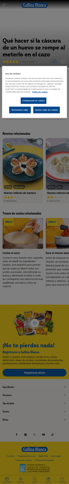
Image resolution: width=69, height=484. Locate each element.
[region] (34, 92)
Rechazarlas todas (20, 110)
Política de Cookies (40, 92)
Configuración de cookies (33, 100)
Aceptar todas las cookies (46, 110)
